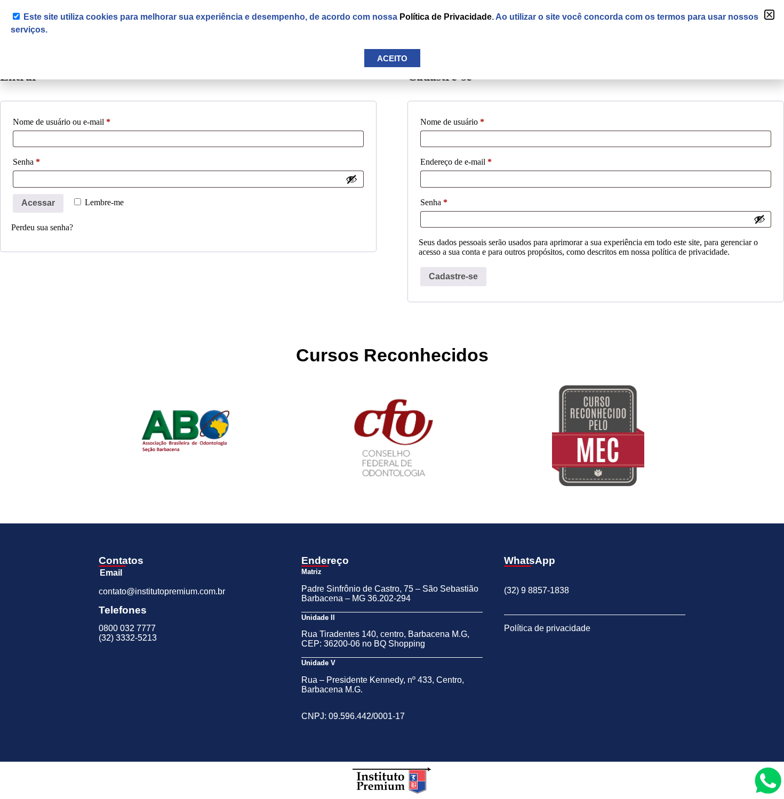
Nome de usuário (471, 120)
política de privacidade (689, 251)
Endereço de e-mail (475, 160)
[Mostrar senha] (351, 179)
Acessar (38, 202)
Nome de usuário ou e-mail (81, 120)
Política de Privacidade (445, 16)
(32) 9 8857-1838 (536, 590)
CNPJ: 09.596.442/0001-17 (353, 716)
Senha (45, 160)
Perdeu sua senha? (42, 227)
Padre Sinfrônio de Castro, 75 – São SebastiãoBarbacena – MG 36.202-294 (389, 593)
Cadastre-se (453, 276)
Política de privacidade (547, 628)
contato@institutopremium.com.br (162, 591)
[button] (769, 15)
